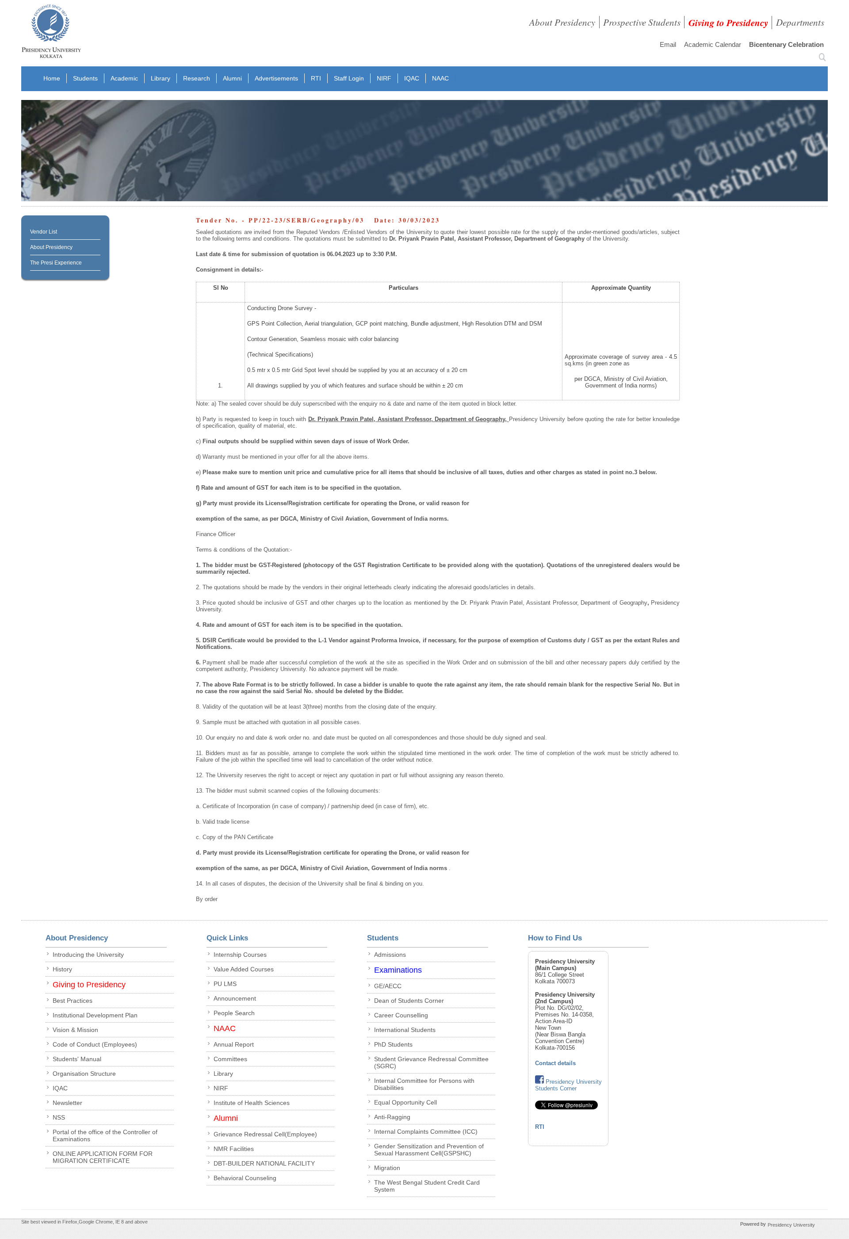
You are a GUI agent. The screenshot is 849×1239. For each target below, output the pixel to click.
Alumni (232, 78)
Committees (230, 1059)
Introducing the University (88, 954)
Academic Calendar (712, 44)
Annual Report (234, 1044)
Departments (800, 22)
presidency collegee (51, 33)
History (62, 969)
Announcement (235, 998)
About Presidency (562, 22)
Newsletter (67, 1102)
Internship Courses (240, 954)
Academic (124, 78)
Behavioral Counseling (245, 1177)
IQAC (411, 78)
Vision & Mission (75, 1029)
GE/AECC (388, 986)
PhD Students (393, 1044)
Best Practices (72, 1000)
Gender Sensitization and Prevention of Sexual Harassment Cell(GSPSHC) (429, 1150)
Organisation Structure (84, 1073)
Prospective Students (642, 22)
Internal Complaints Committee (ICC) (426, 1131)
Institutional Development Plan (95, 1015)
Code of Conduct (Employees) (95, 1044)
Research (196, 78)
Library (160, 78)
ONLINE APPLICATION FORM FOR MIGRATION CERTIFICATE (103, 1157)
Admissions (390, 954)
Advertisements (276, 78)
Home (51, 78)
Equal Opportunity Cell (405, 1102)
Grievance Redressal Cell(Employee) (265, 1134)
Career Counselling (401, 1015)
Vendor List (43, 232)
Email (668, 44)
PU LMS (225, 983)
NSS (59, 1117)
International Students (405, 1029)
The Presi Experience (56, 263)
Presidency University (791, 1224)
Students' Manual (77, 1059)
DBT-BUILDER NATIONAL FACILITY (264, 1163)
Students (85, 78)
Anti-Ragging (392, 1116)
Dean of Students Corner (409, 1000)
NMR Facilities (234, 1148)
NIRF (384, 78)
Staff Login (349, 78)
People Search (234, 1013)
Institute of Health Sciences (252, 1102)
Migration (387, 1167)
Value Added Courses (244, 969)
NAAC (440, 78)
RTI (316, 78)
